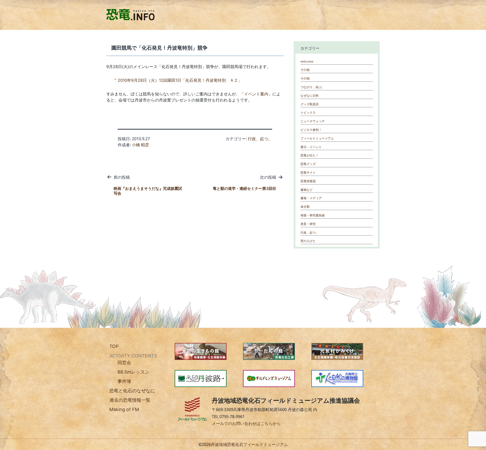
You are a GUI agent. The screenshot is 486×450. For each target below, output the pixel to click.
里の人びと (308, 241)
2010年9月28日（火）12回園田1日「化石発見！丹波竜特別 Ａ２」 (180, 80)
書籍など (306, 190)
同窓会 (124, 362)
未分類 (305, 207)
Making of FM (124, 409)
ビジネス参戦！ (311, 130)
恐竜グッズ (308, 164)
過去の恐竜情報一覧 (129, 400)
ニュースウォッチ (312, 121)
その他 (305, 70)
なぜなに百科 (309, 95)
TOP (113, 346)
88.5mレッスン (133, 372)
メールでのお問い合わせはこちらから (246, 423)
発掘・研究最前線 (312, 215)
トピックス (308, 112)
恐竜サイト (308, 172)
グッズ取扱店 (309, 104)
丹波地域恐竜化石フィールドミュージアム (249, 444)
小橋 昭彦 (140, 145)
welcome (306, 61)
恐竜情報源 (308, 181)
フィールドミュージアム (317, 138)
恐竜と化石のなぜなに (132, 390)
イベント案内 (256, 93)
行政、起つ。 (260, 138)
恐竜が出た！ (309, 155)
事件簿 (124, 381)
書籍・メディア (311, 198)
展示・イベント (311, 147)
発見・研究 (308, 224)
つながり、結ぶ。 (312, 87)
